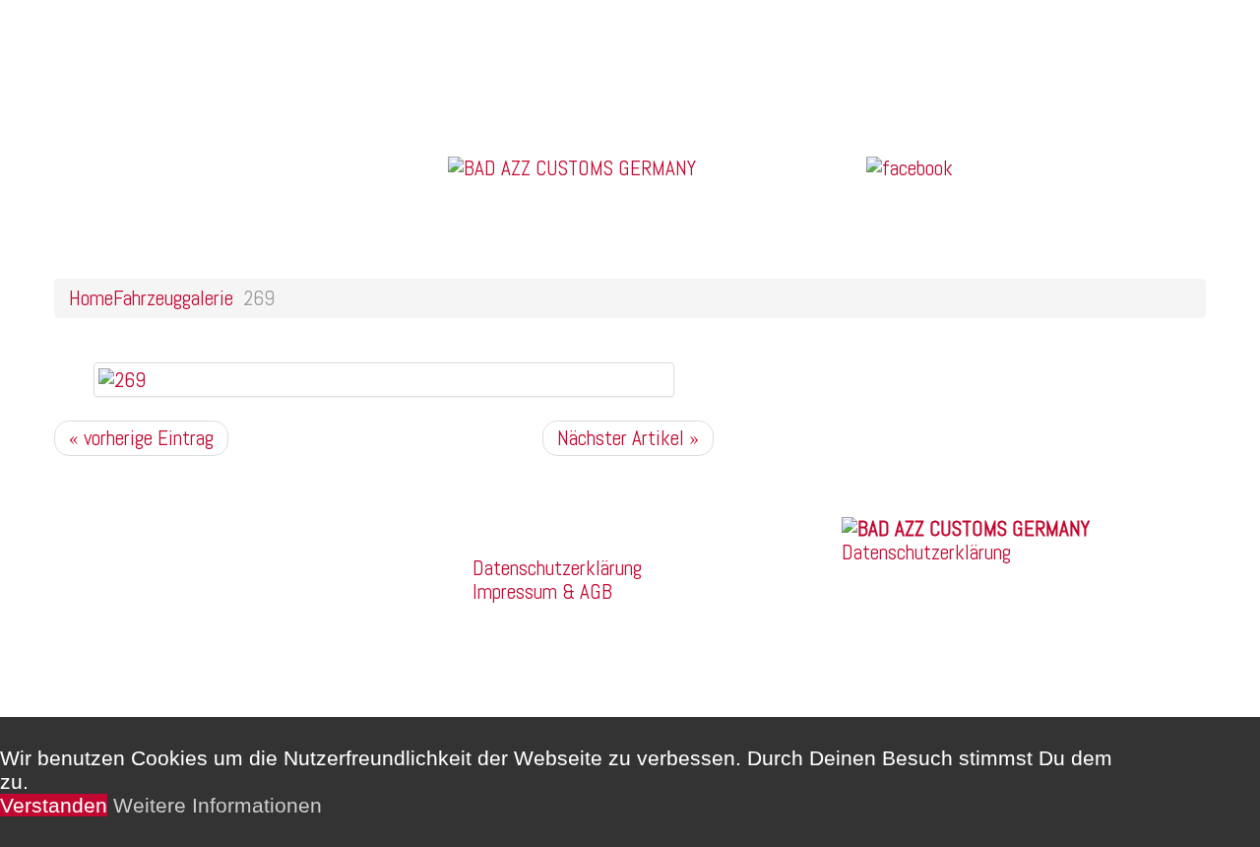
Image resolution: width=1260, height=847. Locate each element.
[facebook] (909, 166)
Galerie (107, 57)
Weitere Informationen (217, 805)
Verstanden (53, 805)
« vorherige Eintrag (141, 437)
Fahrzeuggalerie (173, 298)
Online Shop (125, 34)
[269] (122, 378)
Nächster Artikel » (628, 437)
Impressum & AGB (542, 591)
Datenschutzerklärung (557, 567)
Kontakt (110, 105)
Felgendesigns (137, 81)
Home (91, 298)
